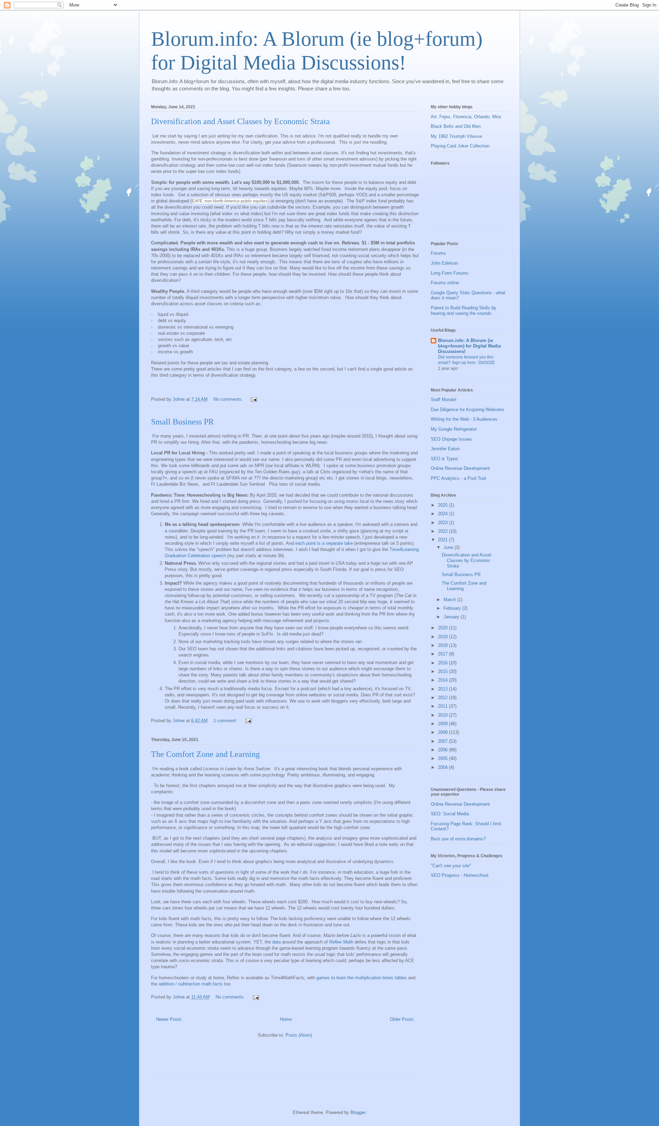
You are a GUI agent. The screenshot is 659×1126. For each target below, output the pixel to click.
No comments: (228, 399)
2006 (443, 749)
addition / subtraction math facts (191, 983)
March (450, 599)
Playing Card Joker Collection (460, 145)
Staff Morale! (443, 399)
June (448, 547)
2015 (443, 671)
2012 (443, 697)
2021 (443, 539)
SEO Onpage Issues (451, 439)
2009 (443, 723)
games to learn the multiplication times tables (361, 977)
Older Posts (402, 1019)
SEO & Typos (444, 458)
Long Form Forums (450, 273)
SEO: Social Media (450, 813)
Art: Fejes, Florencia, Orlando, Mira (466, 116)
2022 (443, 531)
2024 (443, 513)
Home (286, 1019)
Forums (438, 253)
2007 (443, 741)
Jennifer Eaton (445, 448)
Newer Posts (169, 1019)
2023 (443, 522)
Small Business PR (182, 421)
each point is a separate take (324, 543)
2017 (443, 653)
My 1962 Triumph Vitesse (456, 136)
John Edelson (444, 263)
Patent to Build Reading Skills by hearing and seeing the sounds (463, 310)
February (452, 608)
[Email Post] (253, 399)
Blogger (357, 1112)
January (452, 616)
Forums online (445, 282)
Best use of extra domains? (458, 838)
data (276, 942)
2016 (443, 662)
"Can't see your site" (451, 865)
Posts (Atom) (299, 1035)
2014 (443, 680)
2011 (443, 706)
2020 (443, 627)
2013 (443, 689)
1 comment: (226, 720)
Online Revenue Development (460, 468)
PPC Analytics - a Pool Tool (458, 478)
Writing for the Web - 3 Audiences (464, 419)
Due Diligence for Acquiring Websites (467, 409)
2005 (443, 758)
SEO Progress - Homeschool (459, 875)
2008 (443, 732)
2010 (443, 715)
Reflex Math (342, 942)
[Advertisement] (231, 1061)
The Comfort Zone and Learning (205, 754)
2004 (443, 767)
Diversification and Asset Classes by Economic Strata (240, 121)
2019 (443, 636)
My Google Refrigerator (454, 429)
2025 (443, 505)
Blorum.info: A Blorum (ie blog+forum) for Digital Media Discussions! (469, 346)
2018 (443, 645)
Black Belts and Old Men (456, 126)
